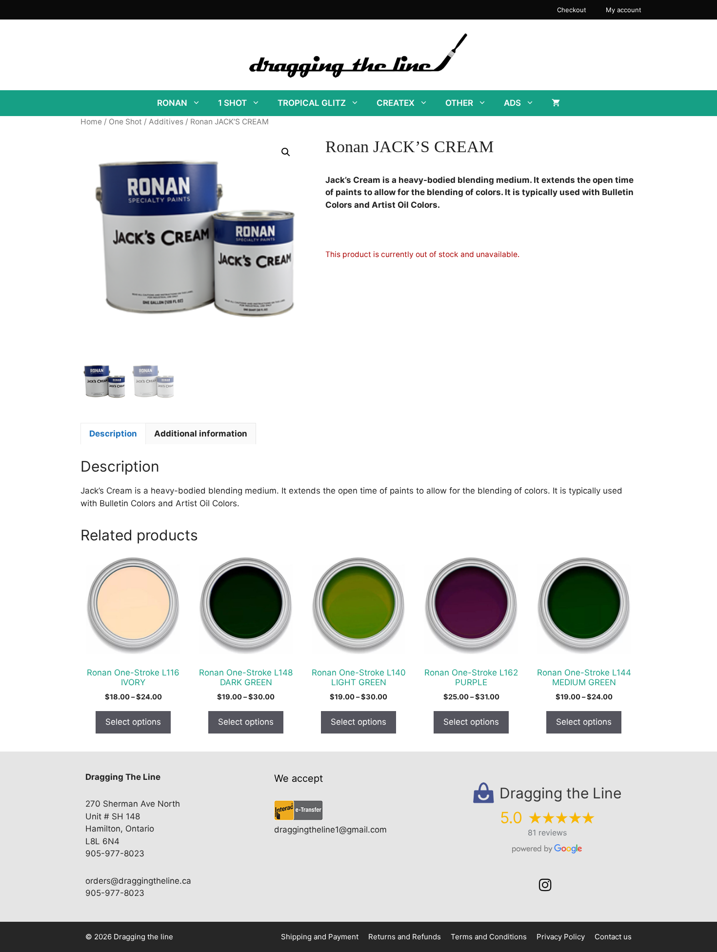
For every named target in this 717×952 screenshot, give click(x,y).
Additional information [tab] (200, 433)
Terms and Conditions (489, 936)
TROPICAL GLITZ (312, 103)
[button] (286, 152)
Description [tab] (113, 433)
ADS (512, 103)
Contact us (613, 936)
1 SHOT (232, 103)
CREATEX (396, 103)
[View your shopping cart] (556, 103)
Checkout (571, 10)
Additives (166, 121)
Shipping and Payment (319, 936)
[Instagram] (545, 885)
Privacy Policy (561, 936)
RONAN (172, 103)
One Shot (125, 121)
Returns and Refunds (404, 936)
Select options (133, 722)
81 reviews (547, 832)
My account (623, 10)
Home (91, 121)
